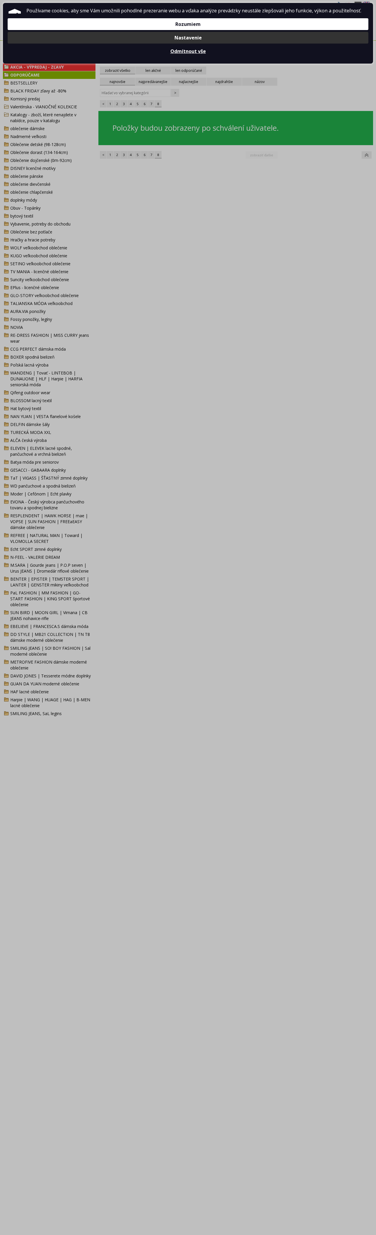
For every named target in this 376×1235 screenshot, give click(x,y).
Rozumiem (188, 24)
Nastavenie (188, 37)
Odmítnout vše (188, 51)
